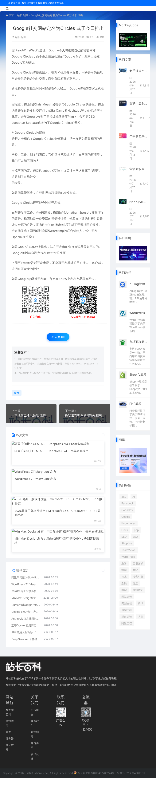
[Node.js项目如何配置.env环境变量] (123, 201)
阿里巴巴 (126, 623)
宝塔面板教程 (138, 342)
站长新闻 (22, 15)
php (136, 530)
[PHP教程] (123, 404)
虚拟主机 (126, 610)
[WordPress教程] (123, 313)
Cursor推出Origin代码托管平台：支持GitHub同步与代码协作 (25, 604)
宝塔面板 (138, 563)
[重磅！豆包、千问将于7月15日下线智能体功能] (123, 103)
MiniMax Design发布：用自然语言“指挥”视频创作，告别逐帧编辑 (56, 541)
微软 (135, 570)
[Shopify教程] (123, 375)
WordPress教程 (138, 313)
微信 (124, 570)
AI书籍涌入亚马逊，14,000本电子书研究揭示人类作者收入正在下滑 (25, 632)
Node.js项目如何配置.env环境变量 (138, 202)
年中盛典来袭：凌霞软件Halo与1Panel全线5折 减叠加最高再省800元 (138, 136)
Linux (124, 530)
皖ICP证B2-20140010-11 (131, 773)
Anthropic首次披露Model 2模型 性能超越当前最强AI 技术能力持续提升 (25, 618)
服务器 (10, 738)
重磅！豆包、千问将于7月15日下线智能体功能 (138, 103)
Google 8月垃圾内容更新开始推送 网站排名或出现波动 (25, 611)
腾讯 (140, 603)
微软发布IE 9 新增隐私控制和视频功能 (84, 415)
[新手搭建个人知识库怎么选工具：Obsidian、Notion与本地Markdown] (123, 70)
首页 (11, 15)
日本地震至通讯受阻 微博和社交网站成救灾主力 (31, 415)
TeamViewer (128, 550)
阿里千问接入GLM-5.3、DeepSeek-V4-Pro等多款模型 (51, 451)
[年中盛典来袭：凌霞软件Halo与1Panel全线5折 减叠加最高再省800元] (123, 135)
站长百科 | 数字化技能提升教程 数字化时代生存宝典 (37, 3)
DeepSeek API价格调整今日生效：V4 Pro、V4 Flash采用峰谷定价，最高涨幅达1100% (25, 639)
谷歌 (140, 616)
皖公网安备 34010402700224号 (95, 773)
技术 (16, 393)
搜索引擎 (138, 576)
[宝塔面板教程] (123, 342)
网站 (124, 590)
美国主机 (126, 603)
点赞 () (59, 337)
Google (125, 516)
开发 (8, 732)
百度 (135, 583)
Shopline (126, 543)
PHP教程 (135, 404)
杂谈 (124, 583)
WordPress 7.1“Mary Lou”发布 (35, 479)
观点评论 (126, 616)
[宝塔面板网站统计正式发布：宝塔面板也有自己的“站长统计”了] (123, 168)
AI (133, 496)
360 (124, 496)
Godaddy (127, 510)
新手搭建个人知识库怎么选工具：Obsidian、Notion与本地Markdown (138, 71)
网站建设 (126, 596)
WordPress (128, 556)
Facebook (127, 503)
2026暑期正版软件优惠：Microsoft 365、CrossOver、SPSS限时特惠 (57, 513)
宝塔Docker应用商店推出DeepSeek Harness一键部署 (25, 625)
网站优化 (138, 590)
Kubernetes (128, 523)
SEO (124, 536)
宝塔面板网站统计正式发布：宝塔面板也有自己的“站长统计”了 (138, 169)
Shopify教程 (137, 374)
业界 (124, 563)
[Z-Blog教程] (123, 284)
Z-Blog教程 (137, 284)
